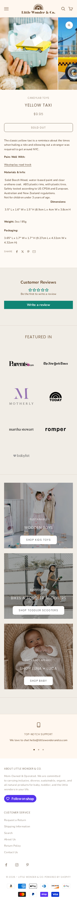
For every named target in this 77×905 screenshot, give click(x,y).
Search (8, 833)
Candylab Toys (38, 98)
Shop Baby (38, 680)
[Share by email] (34, 251)
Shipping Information (17, 826)
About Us (10, 839)
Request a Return (15, 820)
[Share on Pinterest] (28, 251)
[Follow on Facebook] (6, 865)
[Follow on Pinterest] (27, 865)
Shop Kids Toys (38, 540)
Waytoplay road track (17, 165)
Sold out (38, 127)
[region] (38, 732)
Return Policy (12, 846)
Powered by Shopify (58, 877)
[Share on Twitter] (22, 251)
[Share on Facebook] (16, 251)
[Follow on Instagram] (17, 865)
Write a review (38, 305)
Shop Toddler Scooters (38, 610)
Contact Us (11, 852)
